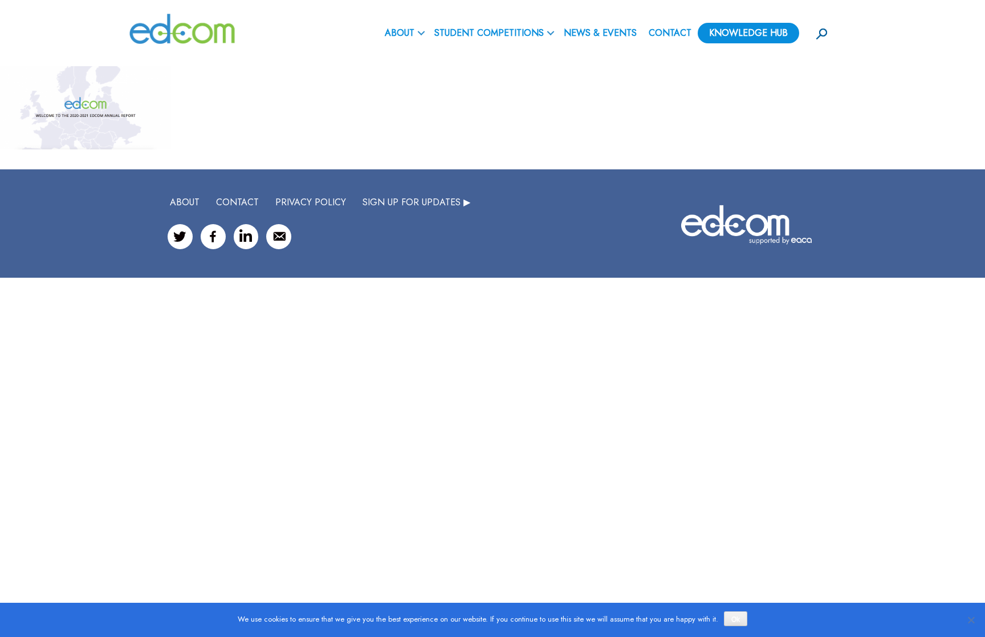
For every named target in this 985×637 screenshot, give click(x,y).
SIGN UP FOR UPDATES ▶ (416, 202)
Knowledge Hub (748, 32)
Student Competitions (489, 32)
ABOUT (399, 32)
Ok (735, 619)
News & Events (600, 32)
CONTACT (237, 202)
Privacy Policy (310, 202)
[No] (970, 620)
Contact (670, 32)
